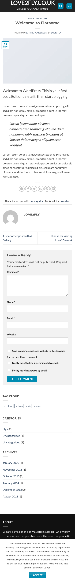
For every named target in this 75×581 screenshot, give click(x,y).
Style (6, 429)
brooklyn (8, 406)
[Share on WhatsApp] (22, 189)
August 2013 (10, 496)
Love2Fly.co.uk (33, 3)
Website (11, 334)
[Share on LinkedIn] (53, 189)
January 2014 (11, 483)
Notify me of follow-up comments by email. (35, 362)
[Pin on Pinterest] (47, 189)
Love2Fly (56, 33)
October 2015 (11, 476)
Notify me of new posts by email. (29, 370)
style (28, 406)
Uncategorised (11, 435)
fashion (19, 406)
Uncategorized (37, 18)
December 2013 (12, 489)
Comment (13, 271)
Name (11, 302)
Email (11, 318)
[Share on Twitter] (34, 189)
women (37, 406)
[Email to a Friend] (41, 189)
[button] (5, 6)
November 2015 (12, 469)
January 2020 (11, 462)
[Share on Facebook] (28, 189)
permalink (65, 201)
